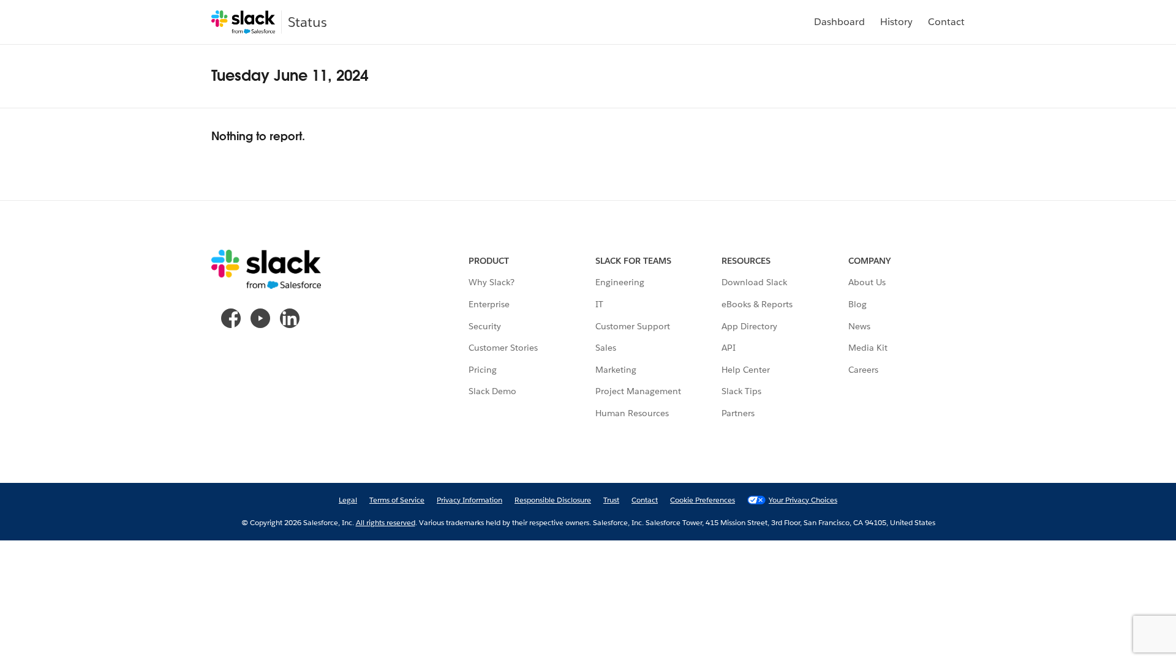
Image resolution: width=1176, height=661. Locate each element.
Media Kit (868, 347)
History (896, 21)
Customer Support (632, 326)
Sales (605, 347)
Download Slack (754, 282)
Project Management (638, 391)
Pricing (483, 369)
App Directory (749, 326)
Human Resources (632, 413)
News (859, 326)
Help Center (746, 369)
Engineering (619, 282)
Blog (857, 304)
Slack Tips (741, 391)
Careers (863, 369)
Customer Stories (503, 347)
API (729, 347)
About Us (867, 282)
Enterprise (489, 304)
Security (485, 326)
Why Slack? (491, 282)
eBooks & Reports (757, 304)
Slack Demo (492, 391)
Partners (738, 413)
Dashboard (839, 21)
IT (599, 304)
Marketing (615, 369)
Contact (946, 21)
